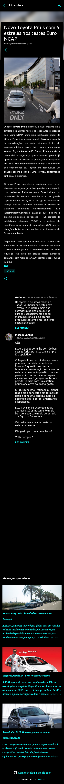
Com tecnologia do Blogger (34, 772)
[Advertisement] (32, 535)
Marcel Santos (24, 334)
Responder (22, 328)
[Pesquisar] (59, 5)
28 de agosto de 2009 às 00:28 (42, 297)
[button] (6, 50)
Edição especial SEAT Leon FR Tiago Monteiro (26, 675)
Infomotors (16, 5)
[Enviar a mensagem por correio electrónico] (6, 267)
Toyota (9, 271)
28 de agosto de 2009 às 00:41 (30, 338)
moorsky (41, 779)
